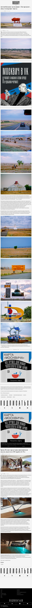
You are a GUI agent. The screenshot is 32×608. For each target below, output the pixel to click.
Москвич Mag (5, 605)
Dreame (2, 564)
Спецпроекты (19, 593)
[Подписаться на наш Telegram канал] (4, 408)
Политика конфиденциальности (21, 592)
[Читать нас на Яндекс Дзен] (20, 408)
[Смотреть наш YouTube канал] (27, 408)
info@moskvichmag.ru (5, 606)
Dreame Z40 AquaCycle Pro (5, 554)
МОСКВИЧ (16, 3)
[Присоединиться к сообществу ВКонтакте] (12, 408)
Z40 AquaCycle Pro (11, 477)
